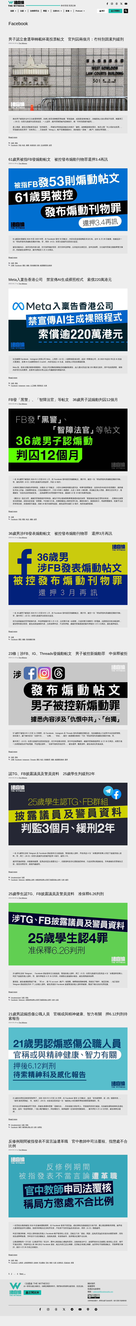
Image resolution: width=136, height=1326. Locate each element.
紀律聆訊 (60, 1263)
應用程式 (40, 385)
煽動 (27, 265)
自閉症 (39, 1127)
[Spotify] (96, 1309)
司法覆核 (42, 1263)
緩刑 (66, 880)
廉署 (27, 145)
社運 (54, 1263)
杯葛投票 (33, 145)
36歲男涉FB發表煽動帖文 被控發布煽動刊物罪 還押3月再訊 (60, 533)
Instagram (21, 385)
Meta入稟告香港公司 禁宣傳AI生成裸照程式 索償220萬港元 (60, 279)
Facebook (14, 145)
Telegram (21, 880)
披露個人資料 (30, 880)
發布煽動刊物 (34, 265)
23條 (12, 265)
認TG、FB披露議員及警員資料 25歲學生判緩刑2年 (51, 774)
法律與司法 (34, 11)
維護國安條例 (59, 759)
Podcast (79, 11)
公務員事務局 (28, 1263)
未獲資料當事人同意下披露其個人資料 (48, 880)
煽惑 (19, 1127)
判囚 (19, 145)
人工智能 (33, 385)
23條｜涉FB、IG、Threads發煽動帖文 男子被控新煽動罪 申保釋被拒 (68, 653)
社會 (38, 145)
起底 (57, 1000)
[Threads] (116, 3)
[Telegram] (72, 1309)
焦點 (16, 143)
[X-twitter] (121, 3)
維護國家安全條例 (46, 265)
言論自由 (67, 1263)
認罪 (50, 145)
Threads (33, 759)
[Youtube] (126, 3)
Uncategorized (16, 877)
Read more (12, 137)
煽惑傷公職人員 (27, 1127)
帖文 (23, 145)
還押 (66, 759)
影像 (67, 11)
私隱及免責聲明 (94, 1289)
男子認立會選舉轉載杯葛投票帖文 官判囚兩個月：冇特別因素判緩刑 (66, 39)
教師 (51, 1263)
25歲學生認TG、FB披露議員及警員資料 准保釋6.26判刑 (56, 894)
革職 (72, 1263)
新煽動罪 (47, 759)
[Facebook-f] (107, 3)
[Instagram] (112, 3)
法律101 (56, 11)
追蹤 (12, 11)
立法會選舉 (44, 145)
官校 (47, 1263)
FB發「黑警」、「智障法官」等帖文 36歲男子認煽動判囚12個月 (63, 400)
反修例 (36, 1263)
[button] (126, 11)
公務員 (20, 1263)
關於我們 (91, 1284)
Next (23, 1274)
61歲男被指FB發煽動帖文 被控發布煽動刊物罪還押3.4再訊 (58, 159)
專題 (45, 11)
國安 (24, 265)
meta (28, 385)
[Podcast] (88, 1309)
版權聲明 (91, 1286)
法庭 (22, 11)
